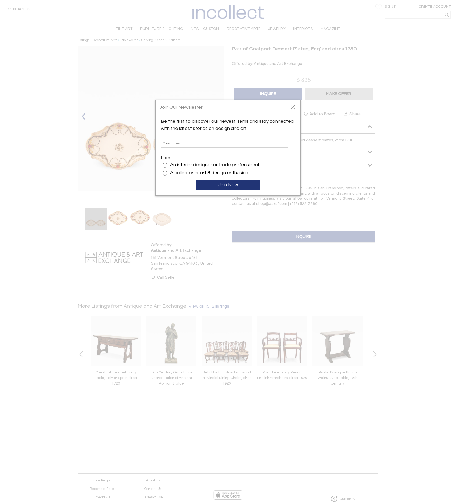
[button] (292, 107)
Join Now (228, 184)
